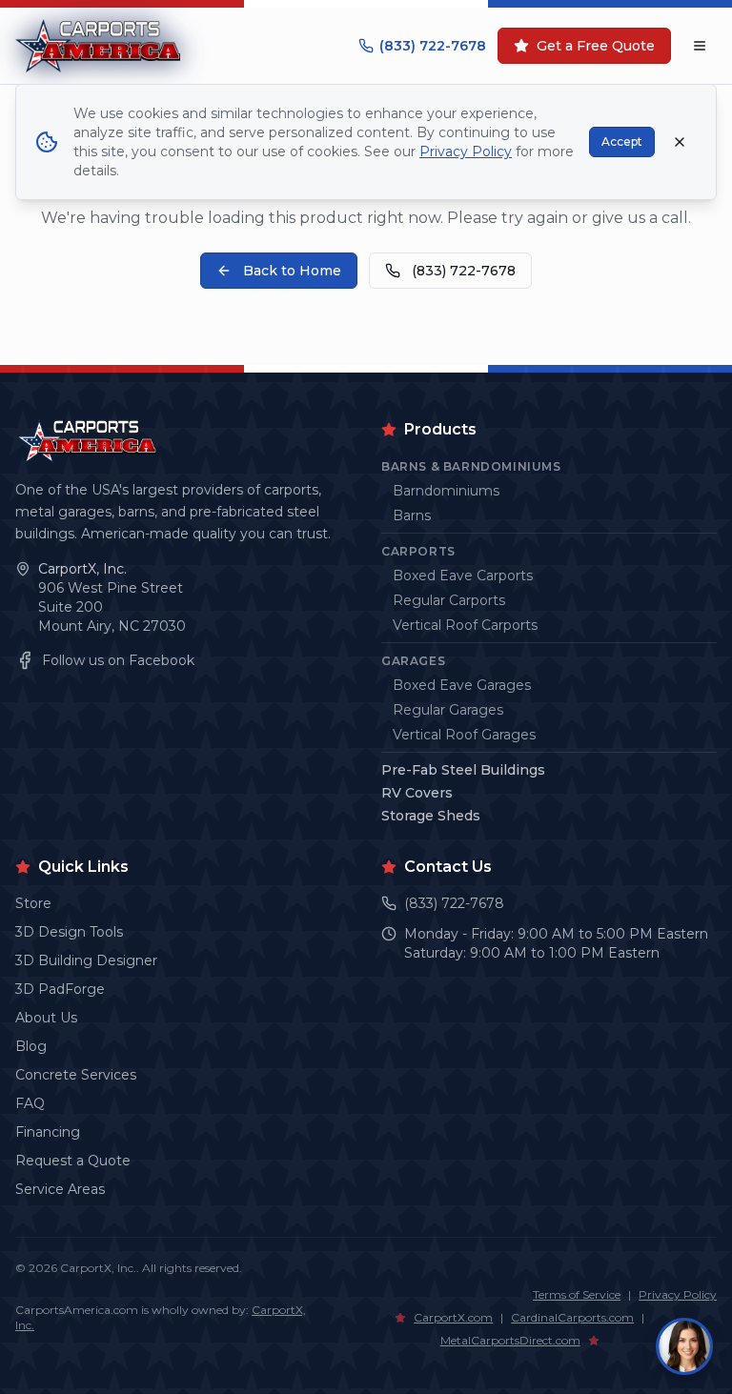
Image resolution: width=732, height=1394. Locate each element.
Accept (621, 141)
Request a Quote (73, 1160)
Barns (412, 515)
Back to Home (292, 270)
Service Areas (60, 1189)
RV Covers (417, 792)
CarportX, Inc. (82, 568)
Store (33, 903)
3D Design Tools (69, 931)
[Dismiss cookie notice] (679, 142)
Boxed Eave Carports (463, 575)
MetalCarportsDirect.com (510, 1340)
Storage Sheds (430, 815)
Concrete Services (75, 1074)
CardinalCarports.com (572, 1317)
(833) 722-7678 (432, 45)
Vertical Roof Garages (464, 734)
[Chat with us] (684, 1346)
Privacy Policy (678, 1294)
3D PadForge (60, 989)
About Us (46, 1017)
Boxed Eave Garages (462, 685)
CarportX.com (453, 1317)
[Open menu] (699, 46)
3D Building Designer (86, 960)
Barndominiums (446, 490)
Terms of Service (576, 1294)
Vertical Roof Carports (465, 625)
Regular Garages (448, 709)
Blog (31, 1046)
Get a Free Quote (596, 45)
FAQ (30, 1103)
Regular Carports (449, 600)
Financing (47, 1132)
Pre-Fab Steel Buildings (463, 769)
